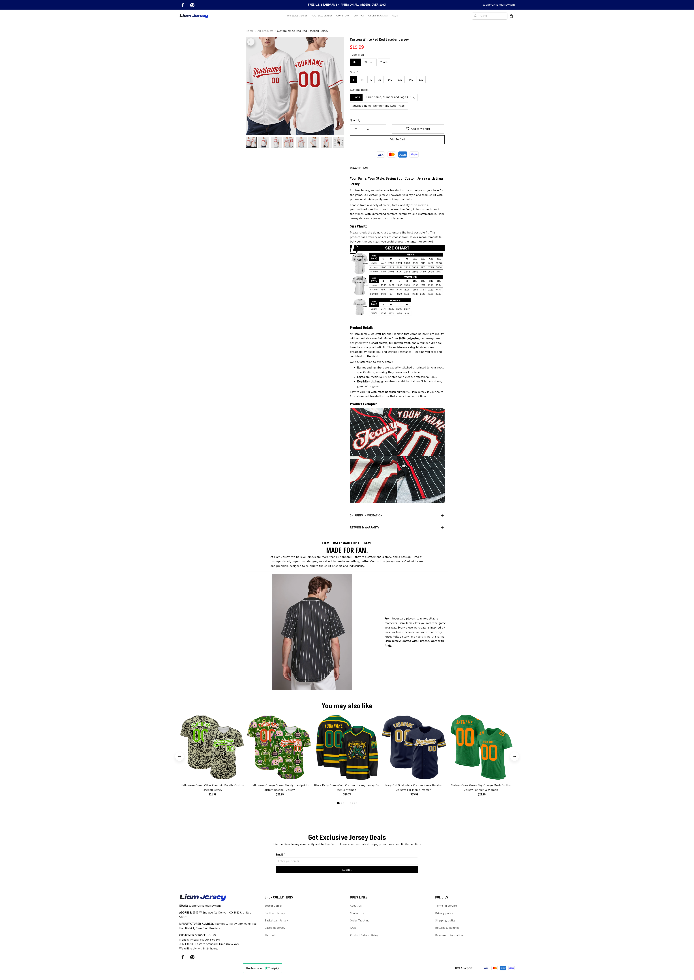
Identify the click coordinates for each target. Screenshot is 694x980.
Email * (280, 855)
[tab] (338, 803)
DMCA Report (463, 968)
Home (250, 31)
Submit (347, 870)
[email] (499, 5)
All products (265, 31)
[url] (416, 643)
